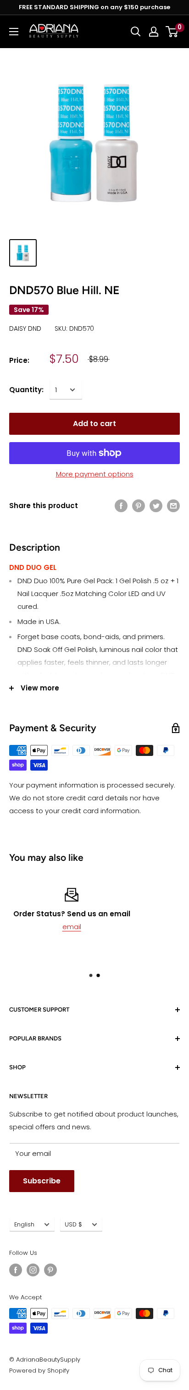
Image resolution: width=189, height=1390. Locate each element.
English (24, 1224)
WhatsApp (120, 926)
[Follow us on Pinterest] (50, 1270)
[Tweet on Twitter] (156, 505)
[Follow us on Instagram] (33, 1270)
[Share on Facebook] (121, 505)
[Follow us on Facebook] (15, 1270)
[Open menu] (13, 31)
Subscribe (42, 1181)
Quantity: (26, 389)
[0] (172, 31)
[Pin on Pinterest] (138, 505)
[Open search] (136, 32)
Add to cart (94, 423)
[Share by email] (173, 505)
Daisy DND (25, 328)
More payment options (94, 474)
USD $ (73, 1224)
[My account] (153, 32)
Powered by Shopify (39, 1370)
